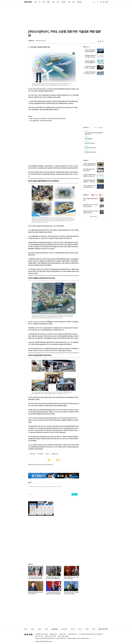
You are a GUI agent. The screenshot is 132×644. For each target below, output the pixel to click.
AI (39, 2)
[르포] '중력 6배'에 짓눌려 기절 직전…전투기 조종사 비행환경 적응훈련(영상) (53, 577)
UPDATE (100, 127)
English (93, 2)
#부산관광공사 (41, 454)
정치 (58, 2)
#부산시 (47, 454)
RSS (93, 629)
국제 (69, 2)
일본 (98, 195)
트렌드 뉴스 (86, 47)
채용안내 (39, 629)
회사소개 (25, 629)
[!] (103, 46)
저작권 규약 (73, 629)
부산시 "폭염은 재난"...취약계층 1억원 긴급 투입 (40, 120)
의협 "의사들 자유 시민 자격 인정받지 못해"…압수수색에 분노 (71, 593)
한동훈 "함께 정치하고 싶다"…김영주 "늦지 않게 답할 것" (71, 577)
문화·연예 (79, 2)
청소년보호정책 (64, 629)
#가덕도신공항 (32, 454)
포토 (73, 2)
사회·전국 (63, 2)
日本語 (97, 2)
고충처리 (80, 629)
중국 (36, 2)
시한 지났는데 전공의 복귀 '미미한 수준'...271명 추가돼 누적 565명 (35, 577)
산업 (44, 2)
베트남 (102, 195)
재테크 (48, 2)
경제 (53, 2)
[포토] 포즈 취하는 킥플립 (90, 152)
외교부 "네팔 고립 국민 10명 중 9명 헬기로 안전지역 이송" (94, 133)
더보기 (89, 217)
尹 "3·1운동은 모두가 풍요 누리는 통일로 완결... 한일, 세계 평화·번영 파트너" (53, 593)
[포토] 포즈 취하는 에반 (90, 143)
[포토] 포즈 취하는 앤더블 (90, 147)
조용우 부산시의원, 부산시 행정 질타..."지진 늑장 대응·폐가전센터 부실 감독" (47, 118)
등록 (74, 494)
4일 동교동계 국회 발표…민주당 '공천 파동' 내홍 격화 (35, 593)
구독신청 (32, 629)
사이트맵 (86, 629)
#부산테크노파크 (54, 454)
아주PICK (85, 160)
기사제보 (46, 629)
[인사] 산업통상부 (88, 138)
